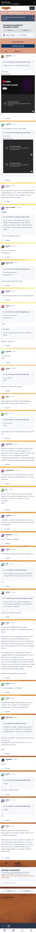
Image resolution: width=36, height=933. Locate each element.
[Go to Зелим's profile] (3, 698)
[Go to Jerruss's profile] (3, 186)
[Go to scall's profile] (3, 564)
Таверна (23, 35)
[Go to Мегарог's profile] (3, 291)
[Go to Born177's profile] (3, 774)
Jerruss (8, 186)
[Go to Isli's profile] (3, 414)
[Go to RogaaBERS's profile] (3, 760)
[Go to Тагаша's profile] (3, 306)
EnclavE (8, 592)
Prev (6, 51)
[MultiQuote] (2, 118)
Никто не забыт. (10, 35)
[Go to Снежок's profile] (3, 549)
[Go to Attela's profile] (3, 397)
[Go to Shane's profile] (3, 623)
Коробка (8, 246)
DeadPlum (9, 515)
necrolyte (8, 124)
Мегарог (8, 291)
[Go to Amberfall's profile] (3, 56)
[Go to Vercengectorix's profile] (3, 470)
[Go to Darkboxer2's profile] (3, 444)
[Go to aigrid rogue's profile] (3, 263)
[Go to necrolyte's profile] (3, 124)
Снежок (8, 549)
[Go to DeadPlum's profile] (3, 516)
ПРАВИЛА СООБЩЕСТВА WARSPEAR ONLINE (14, 18)
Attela (7, 396)
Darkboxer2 (9, 444)
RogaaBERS (9, 759)
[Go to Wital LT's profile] (3, 800)
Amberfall (8, 56)
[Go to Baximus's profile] (3, 684)
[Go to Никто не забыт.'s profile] (4, 35)
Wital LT (8, 800)
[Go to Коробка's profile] (3, 246)
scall (7, 564)
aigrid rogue (9, 263)
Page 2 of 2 (17, 51)
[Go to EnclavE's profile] (3, 592)
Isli (6, 413)
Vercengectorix (10, 470)
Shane (7, 623)
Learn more (3, 3)
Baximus (8, 683)
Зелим (8, 698)
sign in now (10, 874)
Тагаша (8, 305)
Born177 (8, 774)
